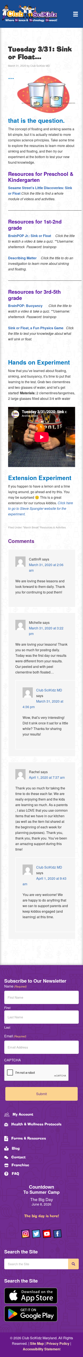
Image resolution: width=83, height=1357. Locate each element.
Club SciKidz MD (49, 690)
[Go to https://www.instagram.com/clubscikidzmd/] (25, 1233)
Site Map (37, 1343)
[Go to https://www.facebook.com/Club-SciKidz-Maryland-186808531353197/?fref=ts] (57, 1233)
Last (7, 1027)
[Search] (73, 1264)
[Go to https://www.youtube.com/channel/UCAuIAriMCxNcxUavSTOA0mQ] (47, 1233)
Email (15, 1036)
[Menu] (75, 14)
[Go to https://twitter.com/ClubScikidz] (36, 1233)
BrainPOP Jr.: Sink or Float (29, 235)
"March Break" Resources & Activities (44, 527)
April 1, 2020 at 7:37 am (47, 777)
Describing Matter (22, 257)
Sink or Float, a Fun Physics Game (35, 327)
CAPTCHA (12, 1059)
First (7, 1007)
